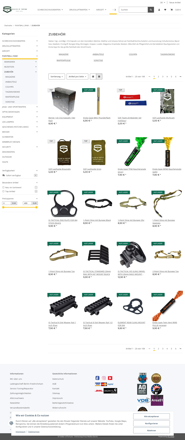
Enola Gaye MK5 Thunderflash (97, 117)
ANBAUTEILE (98, 54)
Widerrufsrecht (59, 407)
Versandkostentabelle (20, 407)
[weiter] (180, 76)
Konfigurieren (151, 423)
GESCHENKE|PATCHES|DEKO (15, 127)
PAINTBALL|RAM (10, 56)
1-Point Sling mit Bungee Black (97, 220)
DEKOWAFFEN (8, 152)
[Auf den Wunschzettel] (74, 91)
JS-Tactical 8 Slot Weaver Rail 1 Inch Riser (62, 324)
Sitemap (56, 393)
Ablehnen (151, 430)
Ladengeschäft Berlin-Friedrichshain (26, 383)
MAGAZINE (64, 54)
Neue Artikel (175, 2)
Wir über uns (16, 379)
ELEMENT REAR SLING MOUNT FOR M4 (131, 324)
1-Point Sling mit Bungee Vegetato (163, 221)
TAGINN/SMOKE (167, 54)
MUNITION (9, 66)
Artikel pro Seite (76, 76)
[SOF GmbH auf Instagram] (103, 378)
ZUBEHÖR (8, 71)
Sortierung (56, 76)
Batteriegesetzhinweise (63, 403)
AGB (54, 383)
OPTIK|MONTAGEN (11, 112)
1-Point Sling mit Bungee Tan (61, 271)
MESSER (5, 132)
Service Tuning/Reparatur (21, 388)
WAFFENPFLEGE (64, 60)
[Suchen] (151, 10)
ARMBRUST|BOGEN (11, 142)
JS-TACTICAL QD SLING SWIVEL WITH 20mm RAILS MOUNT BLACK (131, 273)
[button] (159, 9)
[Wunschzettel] (165, 9)
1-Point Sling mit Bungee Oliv (131, 220)
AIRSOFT (6, 51)
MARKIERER (9, 61)
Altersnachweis (17, 398)
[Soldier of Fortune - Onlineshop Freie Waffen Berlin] (15, 9)
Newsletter (15, 403)
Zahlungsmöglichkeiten (20, 393)
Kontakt (55, 388)
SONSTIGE (98, 60)
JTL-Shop (171, 436)
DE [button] (161, 2)
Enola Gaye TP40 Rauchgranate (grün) (132, 170)
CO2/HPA (133, 54)
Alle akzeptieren (151, 416)
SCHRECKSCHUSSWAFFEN (13, 41)
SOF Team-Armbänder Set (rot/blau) (129, 119)
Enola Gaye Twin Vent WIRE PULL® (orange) (164, 324)
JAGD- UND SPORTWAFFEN (14, 107)
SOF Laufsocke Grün (92, 169)
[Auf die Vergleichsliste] (67, 91)
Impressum (57, 398)
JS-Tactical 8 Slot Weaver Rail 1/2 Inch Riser (98, 324)
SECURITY (6, 147)
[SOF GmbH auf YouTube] (110, 378)
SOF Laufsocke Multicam (163, 117)
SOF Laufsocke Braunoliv (59, 169)
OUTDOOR (7, 157)
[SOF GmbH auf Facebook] (97, 378)
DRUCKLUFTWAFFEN (11, 46)
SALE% (5, 162)
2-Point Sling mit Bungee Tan (165, 271)
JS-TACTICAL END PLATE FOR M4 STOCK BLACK (62, 221)
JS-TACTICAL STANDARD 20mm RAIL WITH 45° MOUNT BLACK (97, 272)
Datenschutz (58, 379)
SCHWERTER (7, 137)
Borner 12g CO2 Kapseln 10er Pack (61, 119)
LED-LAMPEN (8, 122)
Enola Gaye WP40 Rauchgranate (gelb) (166, 170)
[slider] (3, 207)
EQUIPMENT (7, 117)
